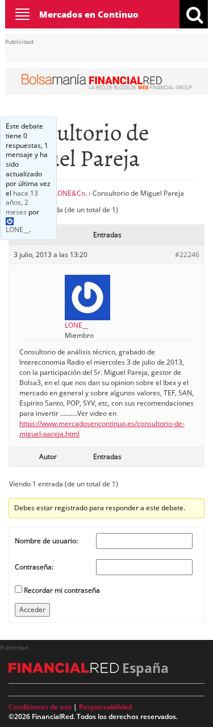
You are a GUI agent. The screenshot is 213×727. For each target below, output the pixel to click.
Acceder (32, 609)
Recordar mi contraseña (62, 590)
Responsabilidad (105, 707)
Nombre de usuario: (46, 541)
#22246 (187, 254)
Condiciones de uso (40, 707)
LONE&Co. (70, 193)
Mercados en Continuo (89, 14)
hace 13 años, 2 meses (22, 202)
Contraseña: (34, 567)
